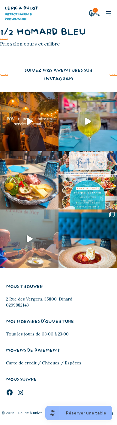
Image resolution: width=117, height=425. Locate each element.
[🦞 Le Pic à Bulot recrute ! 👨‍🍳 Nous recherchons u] (87, 180)
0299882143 (17, 305)
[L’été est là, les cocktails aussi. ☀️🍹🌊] (87, 121)
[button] (108, 13)
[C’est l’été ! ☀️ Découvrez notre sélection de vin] (29, 238)
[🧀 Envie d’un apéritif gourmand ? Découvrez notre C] (29, 180)
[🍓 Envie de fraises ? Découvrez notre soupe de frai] (87, 238)
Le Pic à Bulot (21, 13)
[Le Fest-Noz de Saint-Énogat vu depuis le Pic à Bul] (29, 121)
